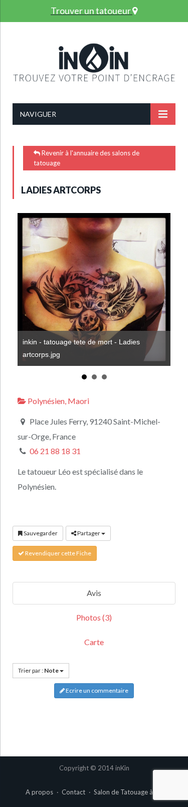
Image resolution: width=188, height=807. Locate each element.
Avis (94, 592)
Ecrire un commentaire (96, 690)
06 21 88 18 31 (55, 451)
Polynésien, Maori (57, 401)
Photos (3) (94, 617)
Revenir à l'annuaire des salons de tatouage (86, 158)
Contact (73, 792)
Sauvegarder (40, 533)
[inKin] (94, 60)
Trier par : (38, 670)
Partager (88, 533)
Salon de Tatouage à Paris (131, 792)
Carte (94, 642)
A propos (39, 792)
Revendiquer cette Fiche (57, 553)
